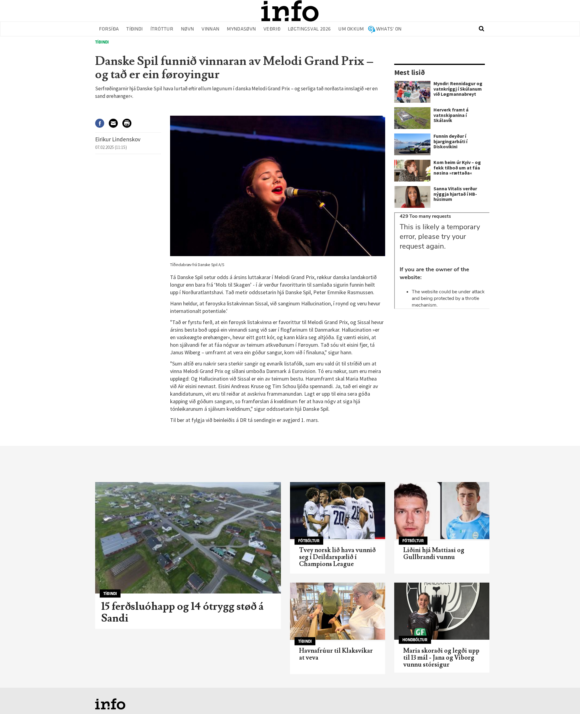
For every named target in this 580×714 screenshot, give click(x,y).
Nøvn (187, 29)
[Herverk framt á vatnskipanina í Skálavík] (412, 118)
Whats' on (389, 29)
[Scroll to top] (563, 697)
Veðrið (271, 29)
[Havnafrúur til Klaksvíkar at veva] (337, 611)
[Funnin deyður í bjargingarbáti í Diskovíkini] (412, 144)
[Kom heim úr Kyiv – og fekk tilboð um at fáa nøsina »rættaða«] (412, 171)
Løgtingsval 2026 (309, 29)
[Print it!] (129, 123)
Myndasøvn (241, 29)
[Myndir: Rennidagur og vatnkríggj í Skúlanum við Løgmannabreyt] (412, 92)
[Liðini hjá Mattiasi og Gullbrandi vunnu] (441, 510)
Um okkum (351, 29)
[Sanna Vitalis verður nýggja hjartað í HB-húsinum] (412, 197)
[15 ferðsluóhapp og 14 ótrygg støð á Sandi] (188, 537)
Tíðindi (134, 29)
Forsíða (109, 29)
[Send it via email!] (115, 123)
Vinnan (210, 29)
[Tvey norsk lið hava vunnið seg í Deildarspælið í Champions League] (337, 510)
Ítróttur (162, 29)
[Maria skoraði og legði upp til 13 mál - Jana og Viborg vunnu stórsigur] (441, 611)
